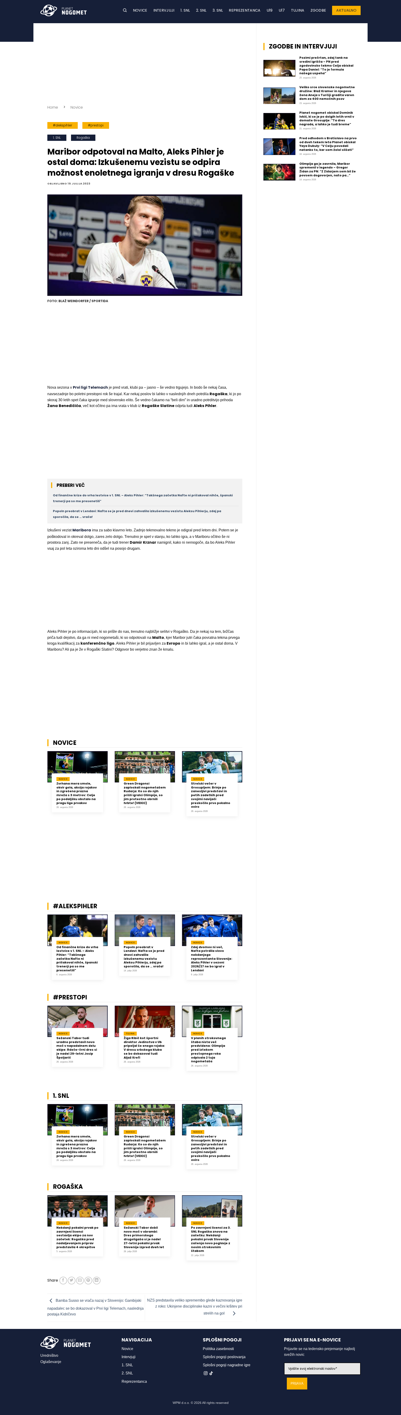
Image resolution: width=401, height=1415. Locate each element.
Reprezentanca (244, 10)
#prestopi (95, 125)
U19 (270, 10)
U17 (282, 10)
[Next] (248, 787)
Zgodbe (318, 10)
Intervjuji (164, 10)
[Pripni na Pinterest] (88, 1280)
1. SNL (185, 10)
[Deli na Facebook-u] (63, 1280)
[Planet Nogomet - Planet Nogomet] (63, 10)
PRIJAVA (297, 1383)
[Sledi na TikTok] (211, 1373)
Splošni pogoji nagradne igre (226, 1365)
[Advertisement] (144, 62)
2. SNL (201, 10)
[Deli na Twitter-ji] (71, 1280)
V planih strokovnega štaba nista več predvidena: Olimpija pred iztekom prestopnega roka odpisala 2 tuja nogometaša (208, 1049)
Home (52, 107)
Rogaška (83, 138)
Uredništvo (49, 1355)
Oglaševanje (50, 1362)
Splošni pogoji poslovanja (224, 1357)
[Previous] (41, 787)
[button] (125, 10)
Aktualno (346, 10)
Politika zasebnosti (218, 1349)
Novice (140, 10)
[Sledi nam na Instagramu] (205, 1373)
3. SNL (218, 10)
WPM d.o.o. (181, 1403)
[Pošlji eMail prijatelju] (80, 1280)
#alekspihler (62, 125)
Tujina (297, 10)
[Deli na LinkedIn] (96, 1280)
